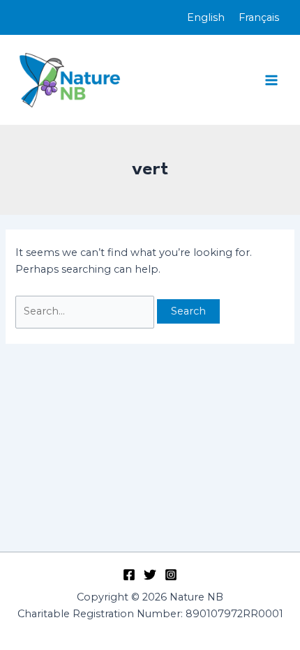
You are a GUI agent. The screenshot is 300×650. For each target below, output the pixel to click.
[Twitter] (150, 574)
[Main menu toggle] (271, 80)
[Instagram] (171, 574)
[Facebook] (129, 574)
